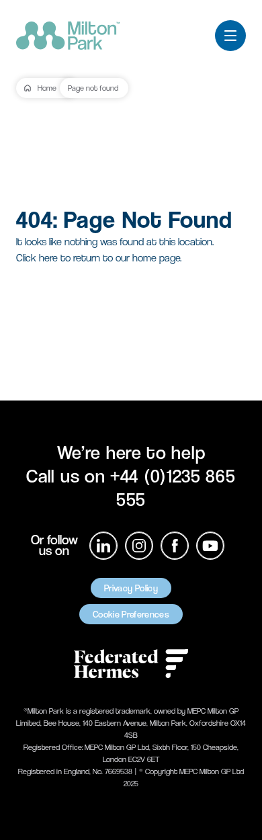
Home (47, 88)
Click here (37, 257)
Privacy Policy (131, 588)
